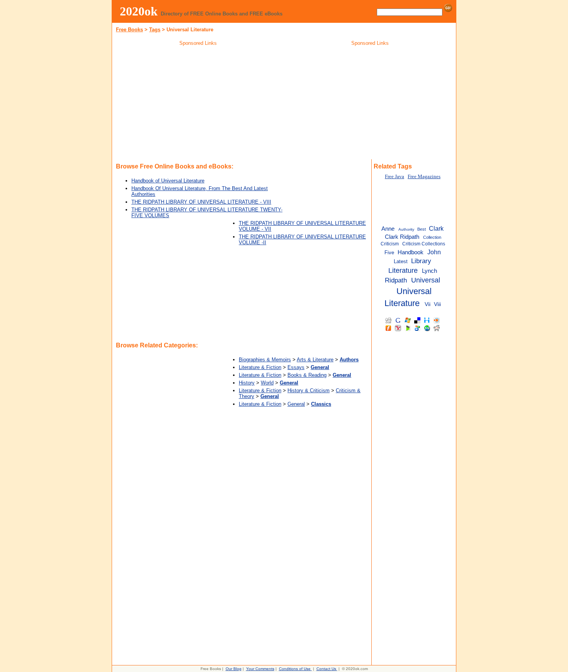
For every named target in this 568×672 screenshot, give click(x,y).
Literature (403, 270)
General (296, 404)
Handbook (410, 252)
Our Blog (233, 669)
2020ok (139, 11)
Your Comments (260, 669)
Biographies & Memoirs (265, 359)
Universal (425, 280)
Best (421, 229)
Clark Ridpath (402, 237)
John (434, 251)
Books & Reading (307, 375)
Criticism (390, 244)
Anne (388, 229)
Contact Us (326, 669)
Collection (432, 237)
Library (421, 261)
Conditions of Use (295, 669)
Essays (295, 367)
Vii (427, 304)
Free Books (129, 29)
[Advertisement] (198, 104)
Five (389, 252)
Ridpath (396, 280)
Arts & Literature (315, 359)
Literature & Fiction (260, 367)
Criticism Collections (423, 244)
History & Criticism (308, 390)
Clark (436, 228)
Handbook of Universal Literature (167, 181)
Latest (401, 261)
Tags (154, 29)
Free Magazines (424, 176)
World (267, 383)
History (247, 383)
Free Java (394, 176)
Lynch (429, 270)
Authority (406, 229)
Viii (437, 304)
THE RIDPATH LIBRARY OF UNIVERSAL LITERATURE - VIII (201, 202)
